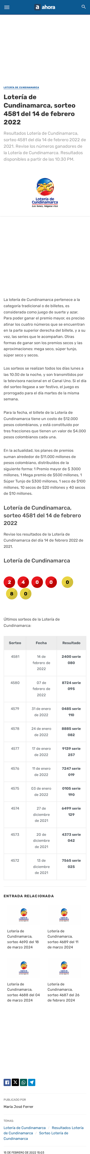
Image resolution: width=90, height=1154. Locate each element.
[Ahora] (44, 7)
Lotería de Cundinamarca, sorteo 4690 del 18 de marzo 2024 (23, 939)
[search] (83, 6)
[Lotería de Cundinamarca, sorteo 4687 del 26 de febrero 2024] (64, 968)
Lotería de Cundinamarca (21, 87)
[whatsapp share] (23, 1082)
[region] (45, 47)
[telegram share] (31, 1082)
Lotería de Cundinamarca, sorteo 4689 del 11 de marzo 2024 (63, 939)
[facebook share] (7, 1082)
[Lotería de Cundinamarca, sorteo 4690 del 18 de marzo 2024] (23, 915)
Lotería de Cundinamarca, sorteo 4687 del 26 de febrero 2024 (63, 992)
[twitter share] (15, 1082)
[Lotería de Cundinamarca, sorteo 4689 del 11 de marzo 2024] (64, 915)
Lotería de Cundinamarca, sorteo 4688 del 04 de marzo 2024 (23, 992)
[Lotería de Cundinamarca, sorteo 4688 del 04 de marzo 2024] (23, 968)
